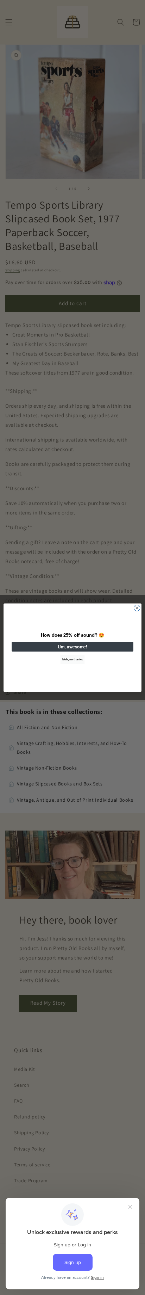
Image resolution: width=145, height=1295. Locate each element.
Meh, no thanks (72, 659)
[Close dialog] (137, 608)
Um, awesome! (72, 646)
